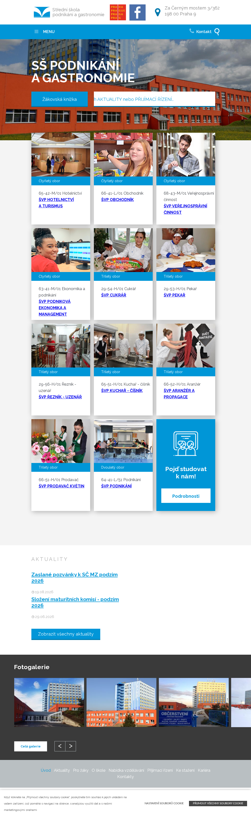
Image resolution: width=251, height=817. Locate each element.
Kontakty (125, 776)
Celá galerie (31, 746)
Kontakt (203, 31)
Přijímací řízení (160, 770)
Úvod (46, 770)
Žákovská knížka (59, 99)
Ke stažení (185, 770)
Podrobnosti (186, 496)
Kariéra (204, 770)
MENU (48, 31)
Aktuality (62, 770)
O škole (98, 770)
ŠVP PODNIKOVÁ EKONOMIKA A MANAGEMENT (55, 308)
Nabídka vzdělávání (126, 770)
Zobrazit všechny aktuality (66, 634)
